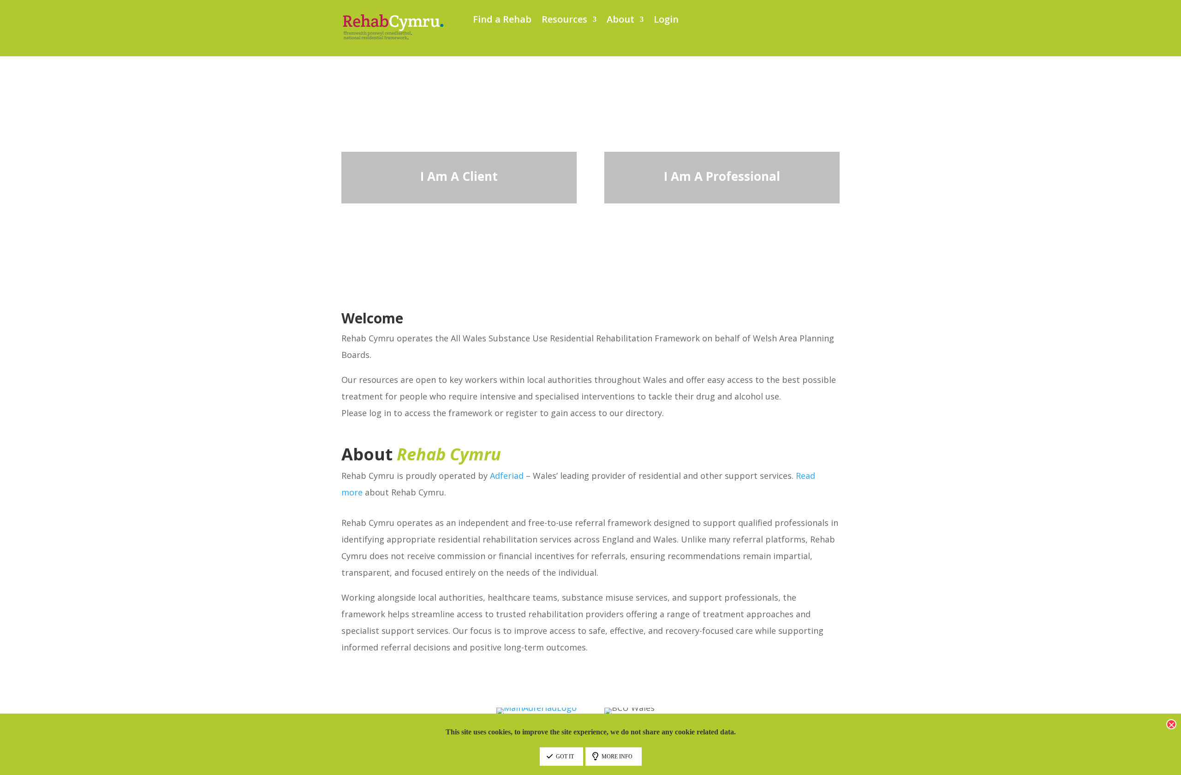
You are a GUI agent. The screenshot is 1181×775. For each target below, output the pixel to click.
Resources (564, 20)
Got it (565, 756)
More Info (617, 756)
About (620, 20)
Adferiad (507, 475)
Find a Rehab (502, 20)
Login (666, 20)
